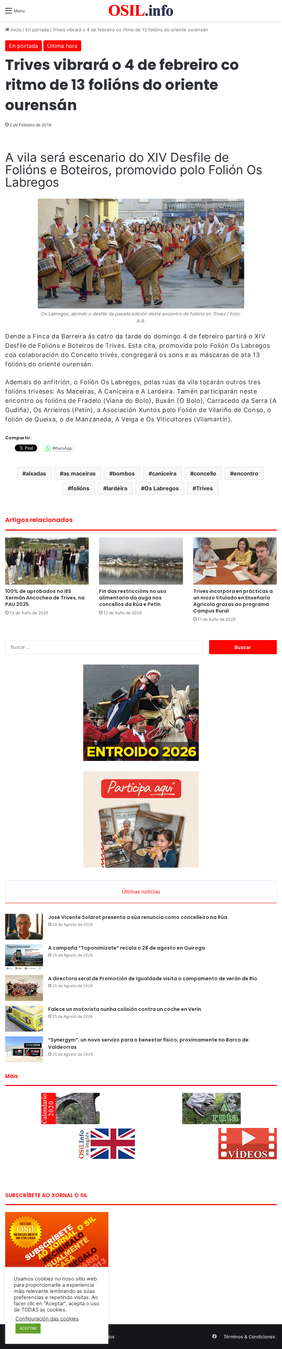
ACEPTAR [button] (28, 1328)
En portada (37, 29)
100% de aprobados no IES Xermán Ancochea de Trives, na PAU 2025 (45, 598)
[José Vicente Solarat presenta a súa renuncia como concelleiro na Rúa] (24, 927)
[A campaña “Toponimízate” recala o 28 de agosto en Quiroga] (24, 957)
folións (80, 488)
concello (205, 473)
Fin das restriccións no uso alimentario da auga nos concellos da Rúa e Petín (132, 598)
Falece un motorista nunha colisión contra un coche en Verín (124, 1009)
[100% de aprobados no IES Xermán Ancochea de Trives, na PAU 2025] (47, 561)
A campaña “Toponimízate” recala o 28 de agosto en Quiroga (126, 947)
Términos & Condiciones (249, 1336)
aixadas (36, 473)
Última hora (62, 45)
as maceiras (79, 473)
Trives (204, 488)
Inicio (15, 29)
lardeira (117, 488)
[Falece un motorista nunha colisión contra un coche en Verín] (24, 1019)
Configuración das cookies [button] (47, 1319)
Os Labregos (161, 488)
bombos (124, 473)
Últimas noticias (141, 891)
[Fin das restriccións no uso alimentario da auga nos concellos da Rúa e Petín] (141, 561)
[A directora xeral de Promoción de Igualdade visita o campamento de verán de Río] (24, 988)
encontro (246, 473)
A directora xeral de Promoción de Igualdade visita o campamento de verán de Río (152, 978)
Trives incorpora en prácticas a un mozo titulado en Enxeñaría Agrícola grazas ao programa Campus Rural (233, 601)
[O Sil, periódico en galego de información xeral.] (141, 10)
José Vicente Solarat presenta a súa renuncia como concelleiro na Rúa (137, 917)
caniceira (164, 473)
